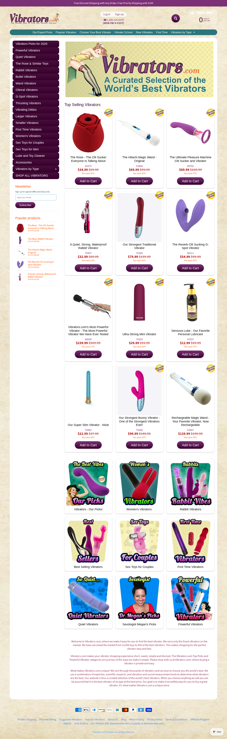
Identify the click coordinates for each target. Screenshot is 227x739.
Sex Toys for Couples (30, 142)
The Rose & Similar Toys (32, 63)
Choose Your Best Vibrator (95, 32)
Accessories (24, 162)
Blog (123, 719)
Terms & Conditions (176, 719)
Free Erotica (81, 723)
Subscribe (25, 205)
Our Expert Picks (42, 32)
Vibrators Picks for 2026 (31, 43)
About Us (113, 719)
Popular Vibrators (66, 32)
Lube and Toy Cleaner (30, 155)
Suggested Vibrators (70, 719)
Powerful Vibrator (79, 660)
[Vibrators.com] (37, 18)
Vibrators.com (112, 732)
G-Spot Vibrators (27, 96)
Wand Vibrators (26, 83)
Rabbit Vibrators (26, 70)
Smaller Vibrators (27, 122)
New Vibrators (144, 32)
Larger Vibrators (26, 116)
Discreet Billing (47, 719)
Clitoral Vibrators (27, 90)
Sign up (119, 14)
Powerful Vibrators (28, 50)
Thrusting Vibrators (28, 103)
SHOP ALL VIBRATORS (32, 175)
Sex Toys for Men (27, 149)
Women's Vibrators (28, 136)
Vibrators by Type (183, 33)
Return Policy (136, 719)
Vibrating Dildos (26, 109)
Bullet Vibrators (26, 76)
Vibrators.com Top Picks (189, 656)
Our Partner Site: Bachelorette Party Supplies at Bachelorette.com (127, 723)
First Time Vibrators (29, 129)
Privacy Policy (154, 719)
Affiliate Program (200, 719)
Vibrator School (123, 32)
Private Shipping (27, 719)
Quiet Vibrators (26, 57)
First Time (162, 32)
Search (67, 723)
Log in (106, 14)
